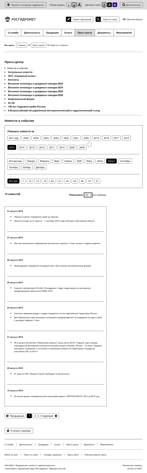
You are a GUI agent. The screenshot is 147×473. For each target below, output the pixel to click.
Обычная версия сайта (95, 454)
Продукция (52, 32)
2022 (66, 138)
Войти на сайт (11, 454)
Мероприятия (124, 32)
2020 (86, 138)
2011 (52, 147)
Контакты (13, 79)
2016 (126, 138)
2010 (62, 147)
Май (79, 161)
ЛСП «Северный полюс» (22, 76)
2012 (42, 147)
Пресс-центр (85, 32)
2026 (26, 138)
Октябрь (13, 167)
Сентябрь (125, 161)
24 (67, 181)
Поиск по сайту (110, 19)
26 (82, 181)
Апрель (68, 161)
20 (52, 181)
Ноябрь (27, 167)
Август (111, 161)
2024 (46, 138)
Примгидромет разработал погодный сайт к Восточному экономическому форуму (52, 265)
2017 (116, 138)
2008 (82, 147)
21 (60, 181)
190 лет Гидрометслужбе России (27, 106)
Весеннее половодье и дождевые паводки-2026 (35, 95)
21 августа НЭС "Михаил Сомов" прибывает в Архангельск (41, 373)
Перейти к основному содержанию (27, 4)
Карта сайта (73, 454)
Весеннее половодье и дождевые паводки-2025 (35, 91)
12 (30, 181)
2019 (96, 138)
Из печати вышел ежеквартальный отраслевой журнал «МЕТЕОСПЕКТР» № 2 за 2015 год (56, 396)
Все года (14, 138)
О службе (13, 32)
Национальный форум (21, 99)
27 (89, 181)
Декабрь (40, 167)
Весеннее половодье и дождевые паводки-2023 (35, 83)
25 (75, 181)
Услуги (68, 32)
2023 (56, 138)
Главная (22, 45)
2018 (106, 138)
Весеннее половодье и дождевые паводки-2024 (35, 87)
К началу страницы (21, 430)
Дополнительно (133, 4)
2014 (21, 147)
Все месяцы (15, 161)
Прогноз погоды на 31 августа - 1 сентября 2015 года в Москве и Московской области (54, 220)
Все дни (13, 181)
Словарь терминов (52, 454)
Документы (104, 32)
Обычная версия (134, 19)
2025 (36, 138)
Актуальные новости (20, 72)
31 (97, 181)
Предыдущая (17, 415)
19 (45, 181)
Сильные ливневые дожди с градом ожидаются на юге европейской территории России (55, 313)
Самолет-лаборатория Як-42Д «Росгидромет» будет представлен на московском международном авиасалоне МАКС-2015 (52, 289)
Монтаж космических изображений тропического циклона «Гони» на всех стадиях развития (57, 243)
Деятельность (32, 32)
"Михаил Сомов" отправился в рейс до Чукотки (36, 216)
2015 (11, 147)
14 (37, 181)
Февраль (44, 161)
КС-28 (11, 102)
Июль (100, 161)
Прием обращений (82, 19)
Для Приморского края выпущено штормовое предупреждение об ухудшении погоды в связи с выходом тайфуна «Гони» (58, 319)
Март (57, 161)
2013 (31, 147)
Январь (31, 161)
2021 (76, 138)
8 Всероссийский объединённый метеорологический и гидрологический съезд (54, 110)
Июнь (89, 161)
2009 (72, 147)
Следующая (46, 415)
